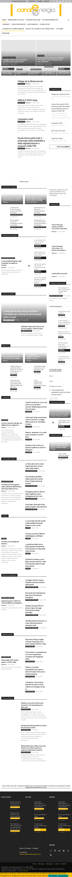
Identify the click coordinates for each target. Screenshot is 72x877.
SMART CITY (19, 69)
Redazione (5, 33)
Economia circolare (33, 20)
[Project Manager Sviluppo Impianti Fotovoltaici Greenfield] (60, 218)
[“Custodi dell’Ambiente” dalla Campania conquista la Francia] (12, 251)
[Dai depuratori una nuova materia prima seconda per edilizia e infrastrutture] (28, 222)
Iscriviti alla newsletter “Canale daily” (40, 29)
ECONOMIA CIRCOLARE (36, 69)
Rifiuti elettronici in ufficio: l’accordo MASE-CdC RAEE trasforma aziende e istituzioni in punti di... (33, 748)
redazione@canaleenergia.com (30, 854)
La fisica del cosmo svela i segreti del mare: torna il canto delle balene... (34, 466)
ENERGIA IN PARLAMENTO (62, 69)
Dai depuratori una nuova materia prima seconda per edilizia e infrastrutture (40, 222)
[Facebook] (53, 1)
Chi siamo (59, 29)
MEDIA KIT (46, 1)
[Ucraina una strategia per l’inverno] (12, 531)
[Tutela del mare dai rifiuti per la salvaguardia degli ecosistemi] (28, 209)
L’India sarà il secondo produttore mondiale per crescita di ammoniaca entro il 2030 (22, 314)
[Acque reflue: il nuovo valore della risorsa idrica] (53, 422)
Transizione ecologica (16, 20)
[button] (68, 20)
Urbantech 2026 (25, 119)
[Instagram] (57, 1)
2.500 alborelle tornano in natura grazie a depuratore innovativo (16, 210)
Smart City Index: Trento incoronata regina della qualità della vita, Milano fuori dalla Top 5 (16, 384)
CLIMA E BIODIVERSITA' (7, 481)
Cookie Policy (63, 876)
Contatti (35, 848)
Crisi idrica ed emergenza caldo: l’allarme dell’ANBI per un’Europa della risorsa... (11, 487)
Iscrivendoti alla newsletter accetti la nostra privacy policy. (60, 392)
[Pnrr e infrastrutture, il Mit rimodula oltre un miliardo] (22, 71)
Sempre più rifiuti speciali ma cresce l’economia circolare (15, 814)
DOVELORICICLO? (26, 709)
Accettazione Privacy (55, 386)
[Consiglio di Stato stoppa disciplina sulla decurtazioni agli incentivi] (18, 54)
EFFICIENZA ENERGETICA (9, 57)
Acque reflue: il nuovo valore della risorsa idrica (64, 422)
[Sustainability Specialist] (60, 266)
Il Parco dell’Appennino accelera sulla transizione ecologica (40, 383)
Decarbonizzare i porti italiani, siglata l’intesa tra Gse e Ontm (39, 253)
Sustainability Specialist (59, 273)
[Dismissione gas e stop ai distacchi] (53, 313)
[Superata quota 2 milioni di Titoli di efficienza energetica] (8, 71)
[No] (69, 876)
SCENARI (4, 538)
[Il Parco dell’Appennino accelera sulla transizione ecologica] (28, 382)
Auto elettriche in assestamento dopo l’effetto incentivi (33, 356)
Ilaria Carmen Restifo (32, 202)
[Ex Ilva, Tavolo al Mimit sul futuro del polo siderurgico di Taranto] (29, 241)
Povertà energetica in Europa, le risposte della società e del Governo (64, 322)
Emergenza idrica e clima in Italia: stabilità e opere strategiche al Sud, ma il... (35, 494)
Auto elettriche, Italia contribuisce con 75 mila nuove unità (39, 367)
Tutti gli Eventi (63, 147)
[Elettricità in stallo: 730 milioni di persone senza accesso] (53, 333)
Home (4, 20)
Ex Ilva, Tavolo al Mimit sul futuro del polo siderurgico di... (39, 241)
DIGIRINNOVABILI (6, 657)
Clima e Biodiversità (18, 24)
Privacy (34, 864)
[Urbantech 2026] (8, 125)
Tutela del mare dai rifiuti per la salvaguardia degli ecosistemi (39, 210)
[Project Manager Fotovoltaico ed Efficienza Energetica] (60, 244)
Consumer (5, 24)
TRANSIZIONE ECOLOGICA (8, 257)
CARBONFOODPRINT (9, 319)
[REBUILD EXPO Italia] (8, 106)
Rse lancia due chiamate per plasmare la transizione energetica (35, 595)
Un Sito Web (25, 871)
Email (51, 381)
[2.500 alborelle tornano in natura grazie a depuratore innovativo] (5, 209)
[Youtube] (69, 1)
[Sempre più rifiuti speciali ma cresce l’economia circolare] (10, 730)
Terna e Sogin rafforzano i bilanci (63, 454)
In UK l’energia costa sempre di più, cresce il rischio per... (64, 358)
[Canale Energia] (36, 10)
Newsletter (63, 864)
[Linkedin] (60, 1)
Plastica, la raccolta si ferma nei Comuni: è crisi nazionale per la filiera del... (32, 705)
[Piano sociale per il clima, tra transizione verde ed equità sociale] (64, 71)
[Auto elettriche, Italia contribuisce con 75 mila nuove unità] (28, 368)
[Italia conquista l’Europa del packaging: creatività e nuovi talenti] (5, 222)
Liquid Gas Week (57, 138)
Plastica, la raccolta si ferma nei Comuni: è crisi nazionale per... (15, 803)
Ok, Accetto (53, 876)
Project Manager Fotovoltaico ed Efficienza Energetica (59, 248)
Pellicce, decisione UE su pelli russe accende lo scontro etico (35, 435)
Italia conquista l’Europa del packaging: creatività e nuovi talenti (16, 222)
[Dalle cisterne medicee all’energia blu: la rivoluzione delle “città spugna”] (29, 265)
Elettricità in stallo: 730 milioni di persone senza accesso (64, 333)
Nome (51, 376)
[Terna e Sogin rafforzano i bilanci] (53, 455)
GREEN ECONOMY (49, 66)
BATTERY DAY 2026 (58, 131)
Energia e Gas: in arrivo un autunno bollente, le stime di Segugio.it (35, 447)
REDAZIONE (32, 1)
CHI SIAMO (39, 1)
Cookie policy (49, 864)
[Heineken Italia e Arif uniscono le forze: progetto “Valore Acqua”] (10, 331)
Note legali (41, 864)
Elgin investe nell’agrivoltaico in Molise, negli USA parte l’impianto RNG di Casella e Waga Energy (59, 445)
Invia (53, 399)
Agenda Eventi (21, 83)
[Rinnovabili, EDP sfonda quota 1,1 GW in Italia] (12, 650)
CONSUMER (41, 55)
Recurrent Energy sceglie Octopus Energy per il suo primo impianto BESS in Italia (35, 641)
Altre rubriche (32, 24)
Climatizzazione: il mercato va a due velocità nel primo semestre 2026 (35, 623)
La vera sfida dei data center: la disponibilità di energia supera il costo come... (35, 523)
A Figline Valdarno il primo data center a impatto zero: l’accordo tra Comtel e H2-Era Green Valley (16, 369)
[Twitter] (66, 1)
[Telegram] (63, 1)
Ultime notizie (45, 24)
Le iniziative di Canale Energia (13, 29)
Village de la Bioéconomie (30, 81)
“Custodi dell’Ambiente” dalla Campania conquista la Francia (11, 263)
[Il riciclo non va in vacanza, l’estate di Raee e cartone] (36, 71)
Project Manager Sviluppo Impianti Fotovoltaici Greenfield (59, 227)
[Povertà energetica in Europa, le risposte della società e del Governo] (53, 322)
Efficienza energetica (50, 20)
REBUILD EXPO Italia (27, 100)
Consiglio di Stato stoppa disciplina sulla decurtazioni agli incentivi (34, 582)
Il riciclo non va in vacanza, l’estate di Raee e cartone (60, 415)
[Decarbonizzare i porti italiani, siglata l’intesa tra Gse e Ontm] (29, 253)
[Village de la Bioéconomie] (8, 87)
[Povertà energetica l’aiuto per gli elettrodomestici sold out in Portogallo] (53, 344)
